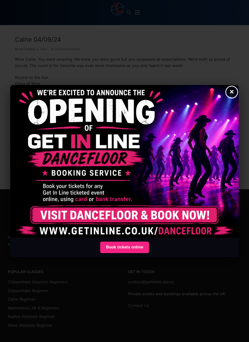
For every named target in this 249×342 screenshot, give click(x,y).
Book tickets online (124, 247)
